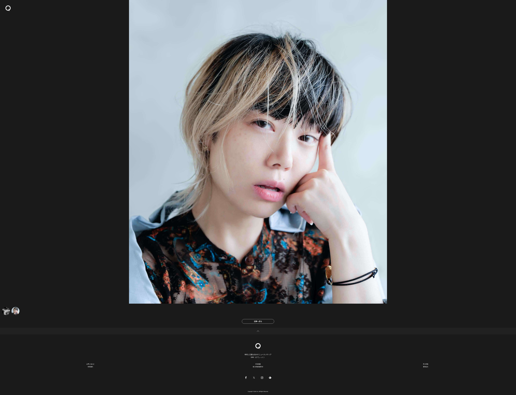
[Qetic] (8, 8)
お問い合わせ (90, 364)
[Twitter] (254, 377)
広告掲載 (258, 364)
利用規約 (90, 366)
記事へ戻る (258, 321)
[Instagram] (262, 377)
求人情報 (425, 364)
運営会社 (425, 366)
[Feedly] (270, 377)
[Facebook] (246, 377)
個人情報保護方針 (258, 366)
